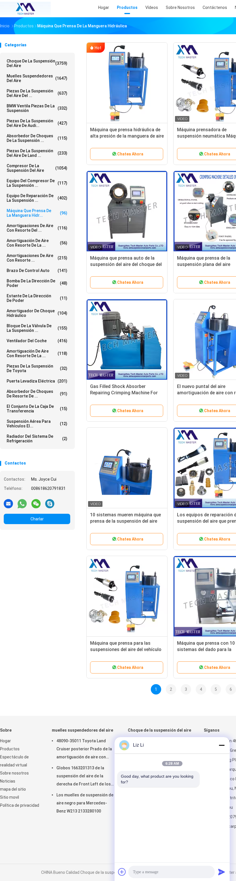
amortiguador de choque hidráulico (37, 313)
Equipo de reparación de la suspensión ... (37, 198)
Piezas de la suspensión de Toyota (37, 368)
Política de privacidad (19, 805)
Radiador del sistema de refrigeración (37, 438)
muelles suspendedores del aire (37, 78)
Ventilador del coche (37, 340)
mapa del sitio (13, 789)
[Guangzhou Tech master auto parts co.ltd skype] (49, 503)
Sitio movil (9, 797)
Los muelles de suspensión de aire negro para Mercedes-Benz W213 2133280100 (84, 803)
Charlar (37, 519)
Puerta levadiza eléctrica (37, 381)
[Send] (221, 871)
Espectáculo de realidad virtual (14, 761)
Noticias (7, 781)
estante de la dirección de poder (37, 298)
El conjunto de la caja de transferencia (37, 408)
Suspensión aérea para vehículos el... (37, 423)
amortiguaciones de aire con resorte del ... (37, 228)
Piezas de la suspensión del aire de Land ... (37, 153)
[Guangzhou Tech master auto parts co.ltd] (25, 9)
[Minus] (221, 745)
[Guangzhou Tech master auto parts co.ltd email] (8, 503)
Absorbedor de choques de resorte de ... (37, 393)
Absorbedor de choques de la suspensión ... (37, 138)
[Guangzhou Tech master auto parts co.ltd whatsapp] (22, 503)
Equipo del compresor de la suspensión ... (37, 183)
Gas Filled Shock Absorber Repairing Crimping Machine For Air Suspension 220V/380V (124, 393)
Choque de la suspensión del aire (37, 63)
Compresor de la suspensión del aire (37, 168)
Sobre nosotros (14, 773)
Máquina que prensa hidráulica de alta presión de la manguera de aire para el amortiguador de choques (127, 136)
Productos (10, 749)
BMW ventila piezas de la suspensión (37, 108)
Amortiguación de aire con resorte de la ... (37, 243)
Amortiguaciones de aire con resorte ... (37, 257)
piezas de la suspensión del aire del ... (37, 93)
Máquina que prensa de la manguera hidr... (37, 213)
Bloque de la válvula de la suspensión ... (37, 328)
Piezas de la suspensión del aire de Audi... (37, 123)
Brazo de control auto (37, 270)
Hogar (5, 741)
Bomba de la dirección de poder (37, 283)
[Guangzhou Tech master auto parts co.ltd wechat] (36, 503)
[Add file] (122, 871)
